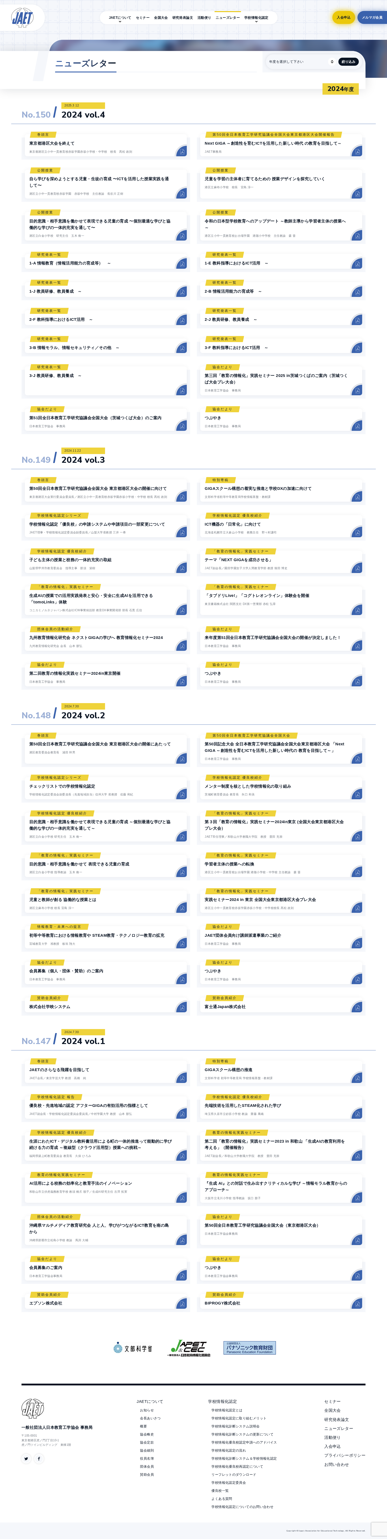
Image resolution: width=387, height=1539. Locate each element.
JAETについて (120, 17)
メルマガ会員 (372, 17)
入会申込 (344, 17)
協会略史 (147, 1434)
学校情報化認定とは (226, 1410)
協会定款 (147, 1442)
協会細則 (147, 1450)
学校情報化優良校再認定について (237, 1466)
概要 (143, 1426)
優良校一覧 (220, 1490)
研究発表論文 (182, 17)
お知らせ (147, 1410)
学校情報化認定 (256, 17)
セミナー (143, 17)
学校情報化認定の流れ (228, 1450)
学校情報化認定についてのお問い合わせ (242, 1507)
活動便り (204, 17)
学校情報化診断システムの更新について (242, 1434)
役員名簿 (147, 1458)
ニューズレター (228, 17)
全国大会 (161, 17)
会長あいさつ (150, 1418)
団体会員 (147, 1466)
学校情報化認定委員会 (228, 1482)
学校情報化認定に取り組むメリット (239, 1418)
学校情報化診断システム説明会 (235, 1426)
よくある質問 (221, 1499)
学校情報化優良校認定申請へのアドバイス (244, 1442)
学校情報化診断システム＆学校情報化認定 (244, 1458)
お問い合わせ (336, 1464)
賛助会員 (147, 1474)
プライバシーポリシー (345, 1455)
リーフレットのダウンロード (233, 1474)
